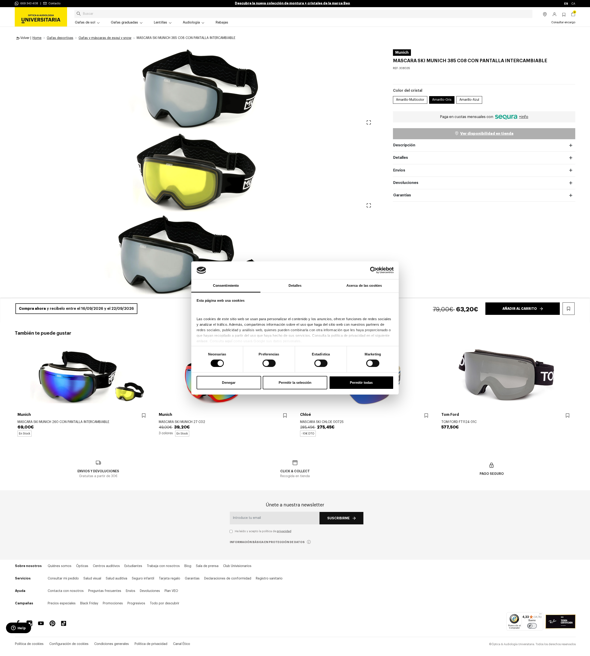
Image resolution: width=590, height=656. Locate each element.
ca (573, 3)
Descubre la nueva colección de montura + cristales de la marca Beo (292, 3)
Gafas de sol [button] (85, 22)
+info (523, 117)
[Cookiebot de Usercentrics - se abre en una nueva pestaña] (373, 270)
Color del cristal (407, 90)
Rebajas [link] (221, 22)
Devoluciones (405, 183)
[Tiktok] (65, 623)
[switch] (269, 363)
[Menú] (540, 615)
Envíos (399, 170)
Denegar (229, 382)
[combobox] (303, 14)
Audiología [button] (191, 22)
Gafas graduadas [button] (124, 22)
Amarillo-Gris (441, 99)
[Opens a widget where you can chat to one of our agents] (18, 628)
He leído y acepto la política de (263, 531)
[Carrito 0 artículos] (573, 15)
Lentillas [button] (160, 22)
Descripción (404, 145)
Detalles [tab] (295, 285)
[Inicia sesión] (555, 15)
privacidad (284, 531)
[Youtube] (41, 623)
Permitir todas (361, 382)
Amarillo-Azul (469, 99)
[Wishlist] (144, 416)
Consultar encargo (563, 22)
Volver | (25, 38)
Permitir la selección (295, 382)
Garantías (402, 195)
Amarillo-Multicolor (410, 99)
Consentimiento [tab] (226, 285)
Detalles (400, 158)
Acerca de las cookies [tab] (364, 285)
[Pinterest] (52, 623)
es (566, 3)
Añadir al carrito (519, 308)
